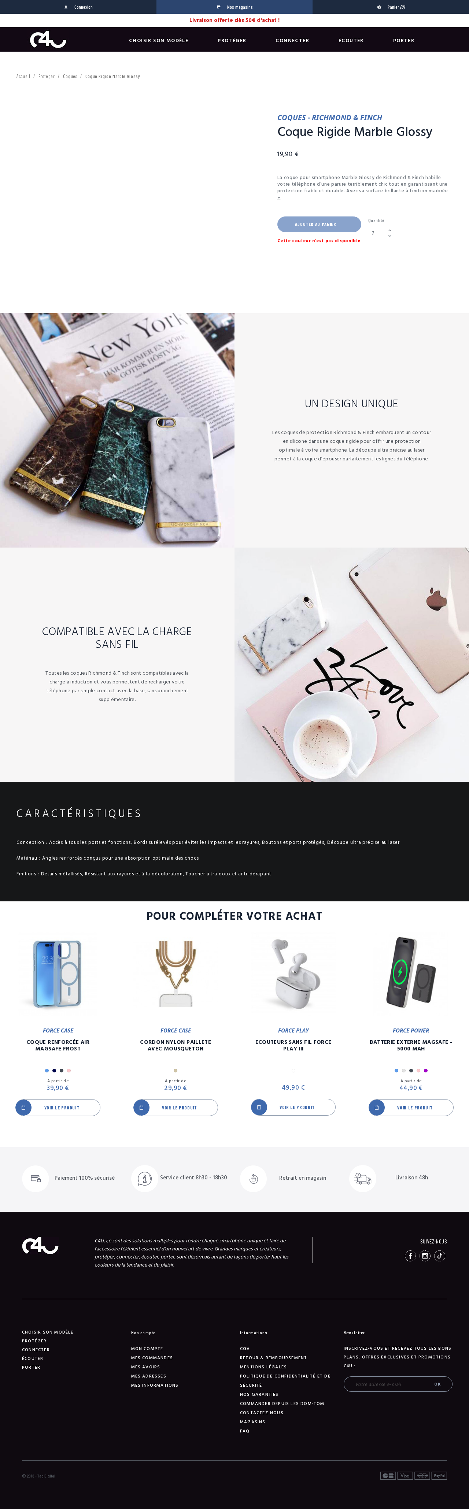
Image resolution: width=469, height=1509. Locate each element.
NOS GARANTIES (259, 1394)
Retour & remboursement (273, 1358)
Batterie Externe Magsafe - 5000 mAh (411, 1045)
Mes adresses (148, 1376)
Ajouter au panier (315, 224)
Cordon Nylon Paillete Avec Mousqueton (175, 1045)
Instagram (425, 1256)
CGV (245, 1349)
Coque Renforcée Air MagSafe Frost (57, 1045)
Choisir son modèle (158, 40)
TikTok (440, 1256)
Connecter (292, 40)
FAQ (245, 1431)
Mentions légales (263, 1367)
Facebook (410, 1256)
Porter (403, 40)
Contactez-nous (262, 1413)
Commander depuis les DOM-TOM (282, 1404)
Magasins (253, 1422)
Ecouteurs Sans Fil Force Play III (293, 1045)
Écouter (351, 40)
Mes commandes (152, 1358)
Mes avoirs (145, 1367)
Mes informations (155, 1385)
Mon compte (147, 1349)
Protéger (232, 40)
